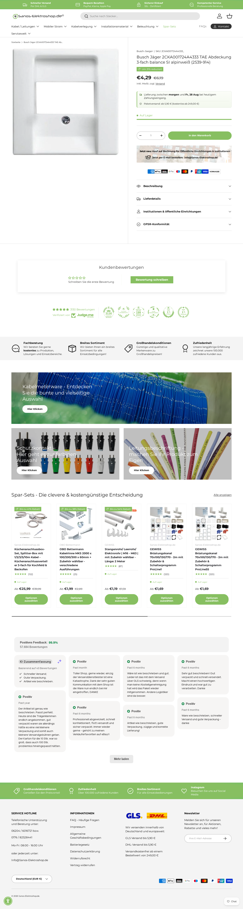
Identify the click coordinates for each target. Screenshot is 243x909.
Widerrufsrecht (80, 858)
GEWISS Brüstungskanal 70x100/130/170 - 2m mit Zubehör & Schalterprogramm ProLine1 (166, 559)
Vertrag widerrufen (82, 865)
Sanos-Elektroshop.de (29, 896)
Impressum (77, 827)
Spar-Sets (169, 26)
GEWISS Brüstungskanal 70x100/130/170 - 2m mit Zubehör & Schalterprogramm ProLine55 (211, 559)
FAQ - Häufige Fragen (84, 820)
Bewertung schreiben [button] (152, 279)
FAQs (202, 26)
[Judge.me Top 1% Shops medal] (168, 312)
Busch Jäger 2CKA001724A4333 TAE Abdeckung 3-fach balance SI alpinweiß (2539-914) (44, 42)
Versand (160, 83)
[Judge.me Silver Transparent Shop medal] (153, 312)
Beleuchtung (145, 26)
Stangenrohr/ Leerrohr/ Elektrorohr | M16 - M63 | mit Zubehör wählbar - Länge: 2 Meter (121, 555)
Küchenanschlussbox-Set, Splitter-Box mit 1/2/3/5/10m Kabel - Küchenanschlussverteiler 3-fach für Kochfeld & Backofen (30, 559)
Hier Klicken (35, 408)
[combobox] (140, 16)
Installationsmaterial (114, 26)
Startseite (15, 42)
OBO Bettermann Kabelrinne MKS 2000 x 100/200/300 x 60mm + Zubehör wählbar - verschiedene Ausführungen (75, 559)
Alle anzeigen (223, 495)
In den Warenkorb (200, 135)
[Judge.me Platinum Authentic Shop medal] (123, 312)
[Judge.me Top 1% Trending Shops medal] (183, 312)
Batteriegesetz (79, 844)
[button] (8, 901)
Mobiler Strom (53, 26)
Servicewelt (19, 33)
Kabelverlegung (82, 26)
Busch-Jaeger (145, 51)
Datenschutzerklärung (85, 851)
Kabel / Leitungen (23, 26)
